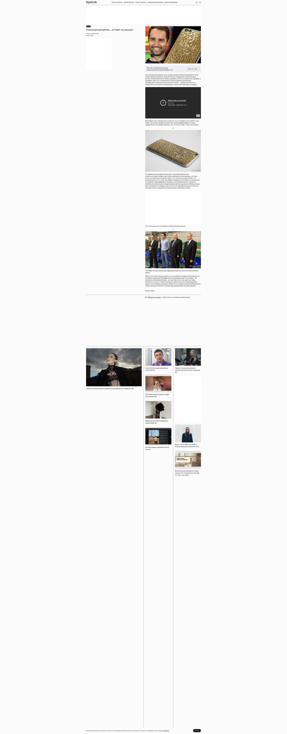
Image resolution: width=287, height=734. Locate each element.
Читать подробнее (164, 730)
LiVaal (152, 291)
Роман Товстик (141, 2)
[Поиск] (197, 2)
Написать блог (192, 69)
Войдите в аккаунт (154, 297)
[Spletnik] (91, 2)
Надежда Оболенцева (155, 2)
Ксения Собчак (117, 2)
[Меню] (200, 2)
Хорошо (197, 730)
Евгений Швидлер (171, 2)
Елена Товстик (129, 2)
